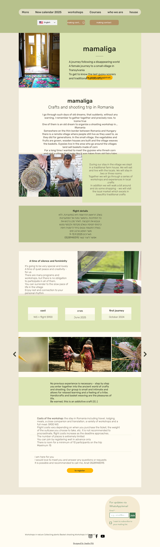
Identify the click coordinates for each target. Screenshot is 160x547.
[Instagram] (90, 536)
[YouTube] (102, 536)
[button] (95, 12)
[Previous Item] (14, 354)
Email (112, 510)
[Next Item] (145, 354)
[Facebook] (96, 536)
